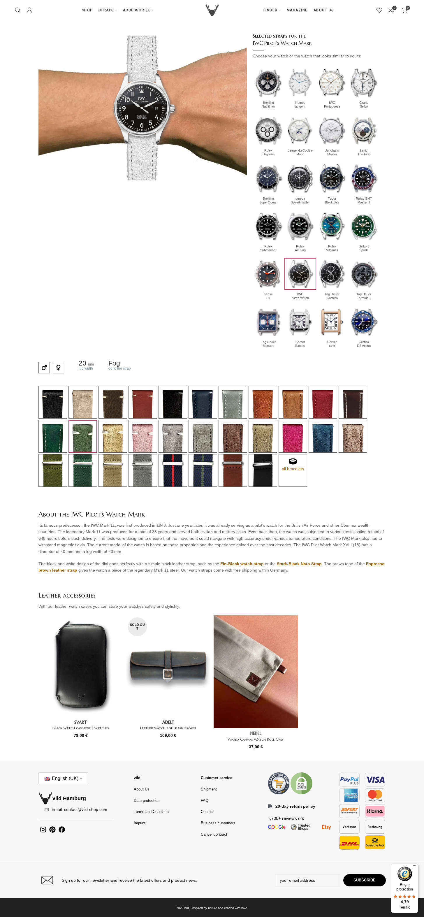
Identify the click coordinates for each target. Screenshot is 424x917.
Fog (114, 363)
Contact (207, 811)
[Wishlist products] (379, 10)
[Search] (18, 10)
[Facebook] (61, 829)
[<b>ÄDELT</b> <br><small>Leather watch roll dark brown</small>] (168, 666)
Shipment (209, 789)
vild (137, 778)
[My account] (29, 10)
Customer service (216, 778)
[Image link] (279, 783)
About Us (141, 789)
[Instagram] (43, 829)
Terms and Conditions (152, 811)
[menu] (414, 866)
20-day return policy (295, 806)
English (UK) (64, 778)
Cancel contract (214, 834)
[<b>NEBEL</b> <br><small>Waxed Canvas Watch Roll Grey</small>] (256, 671)
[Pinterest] (52, 829)
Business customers (218, 823)
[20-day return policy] (270, 806)
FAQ (204, 800)
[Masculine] (44, 367)
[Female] (58, 367)
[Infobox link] (123, 880)
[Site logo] (212, 10)
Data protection (146, 800)
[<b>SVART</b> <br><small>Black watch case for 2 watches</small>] (80, 666)
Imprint (139, 823)
